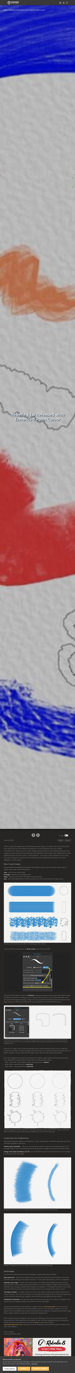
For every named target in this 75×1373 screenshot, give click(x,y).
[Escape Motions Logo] (13, 2)
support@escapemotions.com (13, 1324)
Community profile (49, 1307)
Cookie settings (10, 1368)
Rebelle (61, 840)
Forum (36, 1322)
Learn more (34, 1364)
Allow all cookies (40, 1368)
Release (68, 840)
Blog (5, 10)
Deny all (24, 1368)
